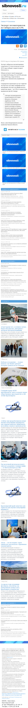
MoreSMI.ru (7, 698)
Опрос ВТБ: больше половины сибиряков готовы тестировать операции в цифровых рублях (13, 221)
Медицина (4, 461)
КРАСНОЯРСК (11, 1)
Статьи (4, 13)
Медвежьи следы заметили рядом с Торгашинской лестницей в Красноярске (13, 612)
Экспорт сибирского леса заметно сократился (14, 168)
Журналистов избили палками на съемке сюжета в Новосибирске (13, 266)
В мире (12, 16)
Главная (3, 21)
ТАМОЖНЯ (24, 52)
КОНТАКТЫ (8, 642)
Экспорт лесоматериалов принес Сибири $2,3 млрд (14, 152)
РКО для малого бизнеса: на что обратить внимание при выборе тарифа (14, 244)
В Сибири (5, 16)
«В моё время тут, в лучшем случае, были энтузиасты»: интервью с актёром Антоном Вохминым (13, 328)
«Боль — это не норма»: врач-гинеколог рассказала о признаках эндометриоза (14, 544)
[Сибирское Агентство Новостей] (14, 5)
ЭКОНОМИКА (24, 51)
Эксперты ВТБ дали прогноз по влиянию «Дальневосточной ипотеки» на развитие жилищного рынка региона (11, 213)
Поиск (23, 10)
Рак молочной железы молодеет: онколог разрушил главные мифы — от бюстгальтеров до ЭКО (13, 466)
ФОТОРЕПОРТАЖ (8, 261)
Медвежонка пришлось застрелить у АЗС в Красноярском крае (11, 629)
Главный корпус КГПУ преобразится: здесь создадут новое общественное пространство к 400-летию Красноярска (14, 230)
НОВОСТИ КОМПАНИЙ (10, 189)
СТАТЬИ (5, 301)
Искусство (4, 581)
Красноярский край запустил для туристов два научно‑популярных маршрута (13, 507)
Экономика (21, 18)
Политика (6, 18)
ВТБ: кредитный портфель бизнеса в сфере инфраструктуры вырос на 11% (12, 194)
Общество (13, 18)
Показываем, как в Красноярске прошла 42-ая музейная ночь (12, 273)
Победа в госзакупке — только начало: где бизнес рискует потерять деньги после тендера (12, 363)
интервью (4, 324)
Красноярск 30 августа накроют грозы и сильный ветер (13, 607)
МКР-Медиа (10, 13)
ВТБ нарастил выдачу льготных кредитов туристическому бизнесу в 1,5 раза (11, 202)
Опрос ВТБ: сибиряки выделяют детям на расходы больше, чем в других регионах (13, 253)
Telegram (21, 129)
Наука (3, 418)
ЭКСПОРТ (24, 55)
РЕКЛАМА (20, 642)
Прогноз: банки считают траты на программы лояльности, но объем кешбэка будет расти (12, 235)
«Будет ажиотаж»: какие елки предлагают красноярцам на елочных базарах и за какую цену (13, 280)
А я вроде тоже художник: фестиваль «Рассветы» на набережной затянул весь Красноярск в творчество (10, 586)
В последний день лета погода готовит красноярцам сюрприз (14, 621)
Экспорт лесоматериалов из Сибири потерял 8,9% (14, 183)
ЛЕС (26, 54)
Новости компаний (6, 387)
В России (18, 16)
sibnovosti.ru (10, 657)
